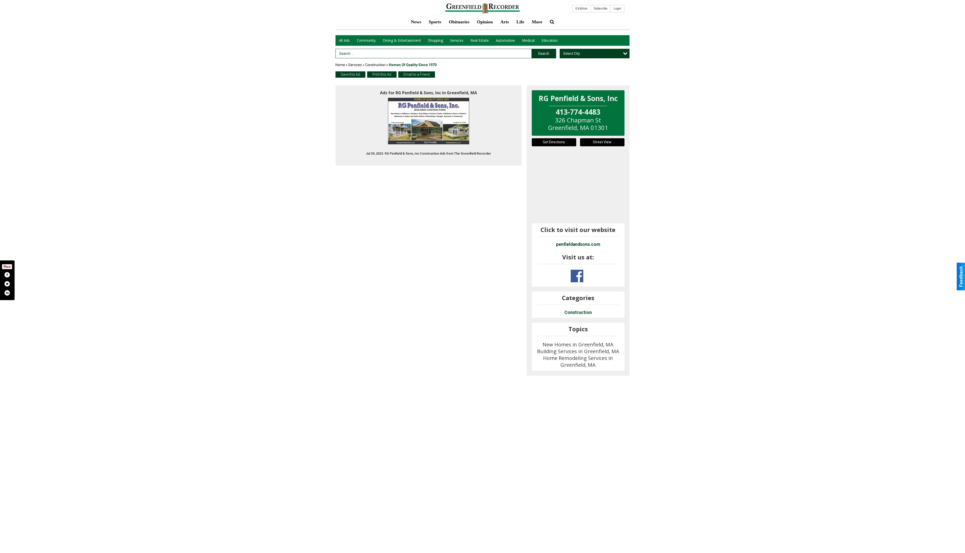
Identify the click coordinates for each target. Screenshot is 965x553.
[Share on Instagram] (7, 292)
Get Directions (554, 142)
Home (340, 65)
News (416, 21)
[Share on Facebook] (7, 274)
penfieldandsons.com (578, 244)
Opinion (485, 21)
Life (520, 21)
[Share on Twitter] (7, 283)
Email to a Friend (417, 74)
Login (617, 8)
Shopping (435, 40)
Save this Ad (350, 74)
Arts (504, 21)
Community (366, 40)
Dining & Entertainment (402, 40)
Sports (435, 21)
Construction (375, 65)
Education (550, 40)
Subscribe (600, 8)
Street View (602, 142)
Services (456, 40)
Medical (528, 40)
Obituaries (459, 21)
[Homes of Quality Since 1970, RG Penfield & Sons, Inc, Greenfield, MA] (428, 121)
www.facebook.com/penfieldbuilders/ (577, 276)
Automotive (505, 40)
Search (543, 54)
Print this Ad (381, 74)
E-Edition (581, 8)
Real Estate (479, 40)
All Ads (344, 40)
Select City (571, 54)
